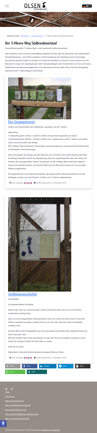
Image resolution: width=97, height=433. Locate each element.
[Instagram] (12, 389)
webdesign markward (50, 430)
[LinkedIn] (6, 389)
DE (87, 6)
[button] (12, 366)
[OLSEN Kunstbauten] (35, 6)
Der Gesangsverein (21, 121)
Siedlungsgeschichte (22, 294)
